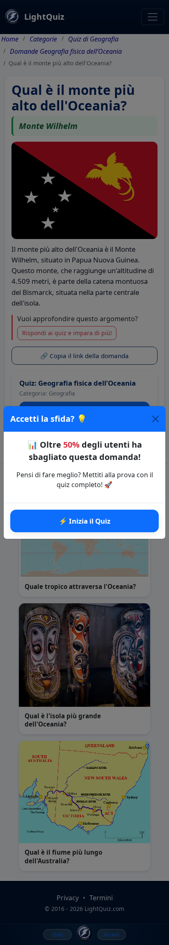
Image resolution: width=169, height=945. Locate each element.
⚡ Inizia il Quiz (84, 521)
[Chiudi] (155, 418)
